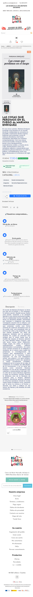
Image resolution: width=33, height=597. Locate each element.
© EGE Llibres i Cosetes (17, 573)
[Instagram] (17, 577)
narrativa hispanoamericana (19, 183)
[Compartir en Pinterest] (17, 207)
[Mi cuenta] (10, 42)
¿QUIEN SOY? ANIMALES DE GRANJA (16, 427)
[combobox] (15, 33)
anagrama (6, 183)
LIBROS (16, 175)
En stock (5, 201)
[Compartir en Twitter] (14, 207)
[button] (16, 38)
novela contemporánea (18, 180)
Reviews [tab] (21, 307)
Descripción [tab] (10, 307)
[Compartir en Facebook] (10, 207)
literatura (6, 180)
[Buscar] (31, 33)
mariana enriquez (8, 186)
